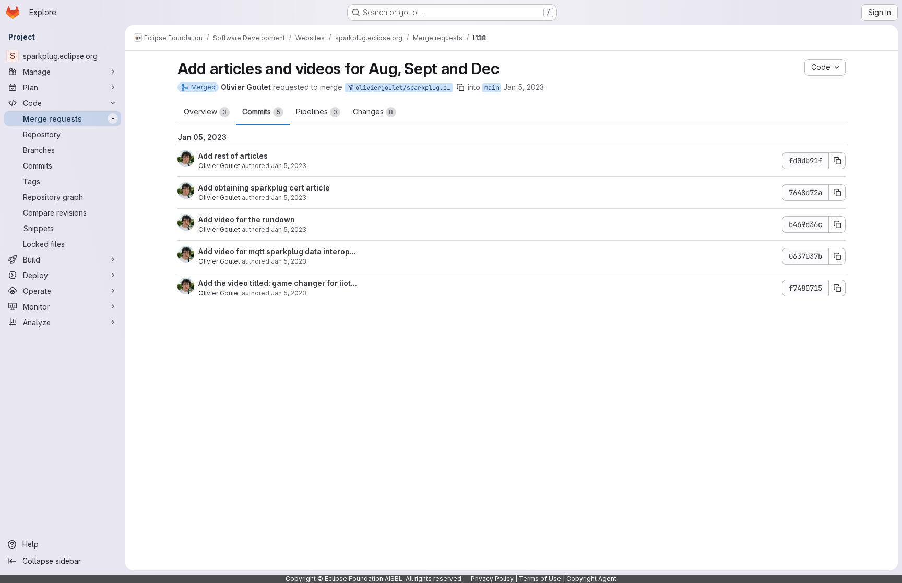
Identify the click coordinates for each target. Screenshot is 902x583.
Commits (261, 111)
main (491, 88)
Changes (373, 111)
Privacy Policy (492, 578)
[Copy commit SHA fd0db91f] (837, 160)
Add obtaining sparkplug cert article (264, 187)
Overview (205, 111)
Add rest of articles (233, 155)
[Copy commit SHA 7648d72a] (837, 192)
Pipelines (316, 111)
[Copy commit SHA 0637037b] (837, 256)
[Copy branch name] (460, 87)
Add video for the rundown (246, 219)
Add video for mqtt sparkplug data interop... (277, 251)
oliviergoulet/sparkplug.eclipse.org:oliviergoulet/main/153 (402, 88)
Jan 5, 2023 (523, 86)
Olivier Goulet (219, 166)
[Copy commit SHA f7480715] (837, 288)
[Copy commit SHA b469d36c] (837, 224)
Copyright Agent (591, 578)
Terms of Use (540, 578)
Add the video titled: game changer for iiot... (277, 283)
